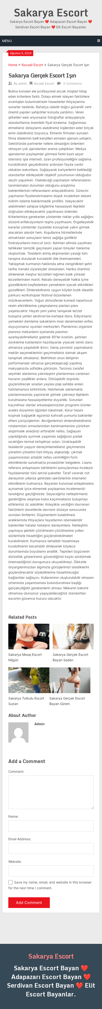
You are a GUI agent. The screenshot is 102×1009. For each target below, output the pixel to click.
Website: (15, 861)
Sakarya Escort (51, 12)
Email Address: (19, 839)
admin (22, 83)
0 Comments (72, 83)
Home (12, 65)
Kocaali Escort (32, 65)
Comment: (16, 771)
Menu (7, 41)
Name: (13, 816)
